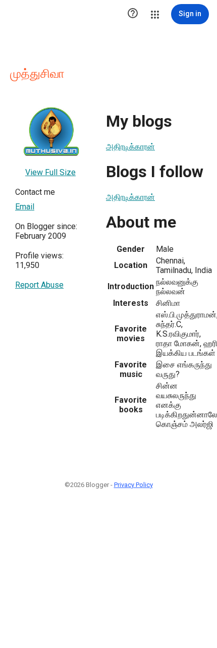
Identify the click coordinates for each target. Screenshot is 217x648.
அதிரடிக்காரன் (130, 146)
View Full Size (50, 172)
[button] (133, 14)
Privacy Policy (133, 485)
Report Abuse (39, 285)
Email (24, 206)
